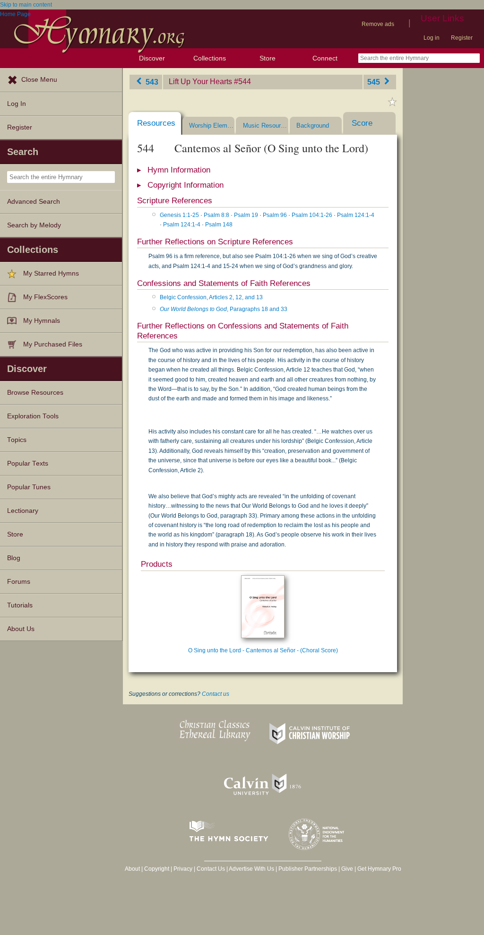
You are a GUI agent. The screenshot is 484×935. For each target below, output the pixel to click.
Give (347, 869)
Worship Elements (211, 125)
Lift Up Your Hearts (200, 82)
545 (374, 82)
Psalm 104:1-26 (312, 215)
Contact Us (211, 869)
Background (312, 125)
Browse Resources (35, 392)
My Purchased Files (52, 344)
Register (462, 38)
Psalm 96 (275, 215)
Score (362, 123)
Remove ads (378, 24)
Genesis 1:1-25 (179, 215)
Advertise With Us (251, 869)
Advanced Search (33, 201)
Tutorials (20, 605)
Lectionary (22, 510)
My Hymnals (41, 320)
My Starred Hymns (51, 273)
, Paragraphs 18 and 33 (223, 309)
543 (151, 82)
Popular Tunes (29, 487)
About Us (21, 628)
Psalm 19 (246, 215)
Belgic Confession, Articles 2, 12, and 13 (211, 297)
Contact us (215, 694)
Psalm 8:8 (216, 215)
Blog (13, 558)
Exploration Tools (33, 416)
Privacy (182, 869)
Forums (18, 581)
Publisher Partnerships (307, 869)
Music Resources (265, 125)
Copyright (156, 869)
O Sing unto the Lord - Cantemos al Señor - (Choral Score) (263, 650)
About (132, 869)
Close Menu (39, 79)
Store (267, 58)
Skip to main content (26, 4)
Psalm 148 (219, 224)
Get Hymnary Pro (379, 869)
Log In (16, 103)
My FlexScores (45, 297)
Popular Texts (27, 463)
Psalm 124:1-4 (355, 215)
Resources (156, 123)
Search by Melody (34, 225)
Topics (16, 439)
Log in (432, 38)
